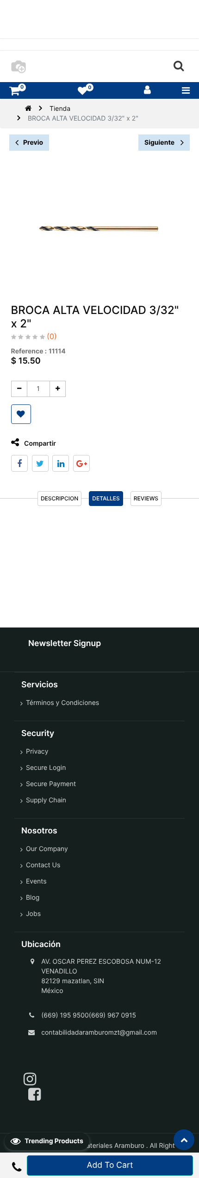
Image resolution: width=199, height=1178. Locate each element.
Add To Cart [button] (110, 1165)
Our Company (47, 849)
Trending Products (53, 1141)
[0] (14, 90)
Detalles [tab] (106, 498)
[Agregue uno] (58, 389)
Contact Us (43, 865)
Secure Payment (51, 784)
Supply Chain (46, 800)
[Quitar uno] (19, 389)
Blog (32, 898)
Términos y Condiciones (62, 703)
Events (36, 881)
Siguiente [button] (160, 143)
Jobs (33, 914)
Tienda (60, 109)
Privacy (37, 751)
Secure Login (46, 768)
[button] (21, 414)
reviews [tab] (146, 498)
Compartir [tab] (39, 444)
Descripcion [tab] (59, 498)
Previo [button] (33, 143)
